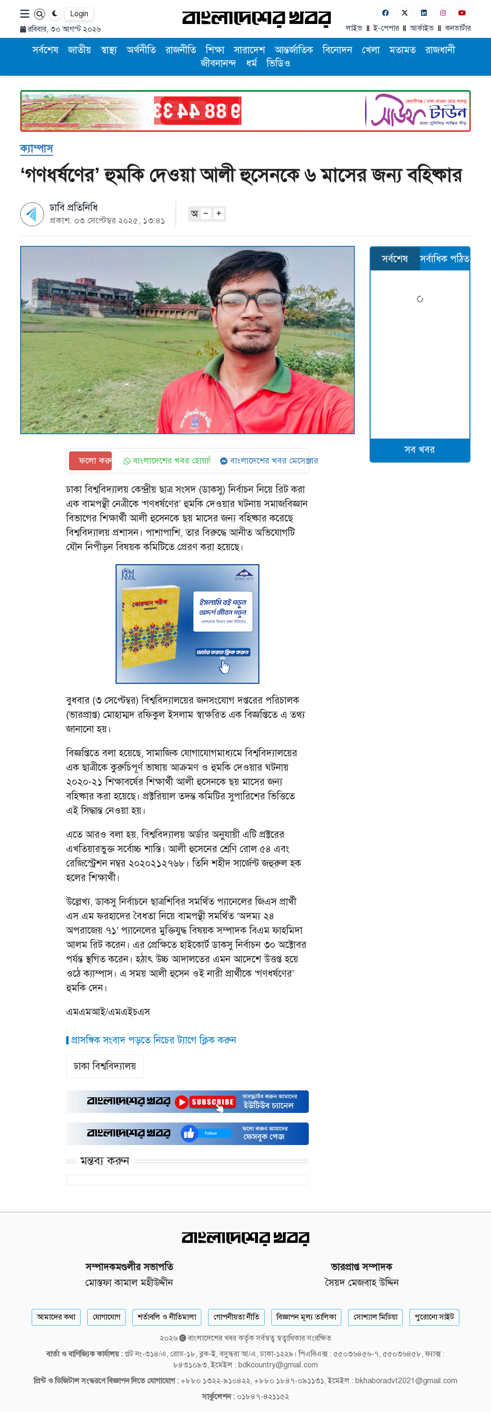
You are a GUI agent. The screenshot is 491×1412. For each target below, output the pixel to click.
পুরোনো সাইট (434, 1317)
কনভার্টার (458, 28)
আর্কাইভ (422, 28)
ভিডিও (279, 63)
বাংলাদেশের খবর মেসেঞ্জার (266, 460)
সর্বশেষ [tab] (395, 259)
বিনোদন (337, 50)
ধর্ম (251, 63)
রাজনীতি (180, 50)
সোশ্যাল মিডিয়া (375, 1317)
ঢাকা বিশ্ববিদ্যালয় (105, 1066)
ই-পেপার (386, 28)
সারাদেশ (249, 50)
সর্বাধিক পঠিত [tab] (444, 259)
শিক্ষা (215, 50)
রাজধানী (440, 50)
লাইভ (354, 28)
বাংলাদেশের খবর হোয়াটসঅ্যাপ (169, 460)
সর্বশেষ (45, 50)
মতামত (402, 50)
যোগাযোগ (106, 1317)
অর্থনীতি (141, 50)
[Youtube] (462, 13)
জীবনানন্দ (218, 63)
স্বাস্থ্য (109, 50)
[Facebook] (385, 13)
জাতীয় (79, 50)
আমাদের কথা (56, 1317)
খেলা (371, 50)
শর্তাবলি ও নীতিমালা (167, 1317)
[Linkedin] (424, 13)
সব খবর (420, 450)
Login (79, 14)
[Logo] (256, 19)
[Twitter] (405, 13)
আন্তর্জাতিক (294, 50)
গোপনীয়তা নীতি (236, 1317)
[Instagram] (443, 13)
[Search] (39, 14)
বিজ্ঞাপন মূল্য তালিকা (306, 1317)
